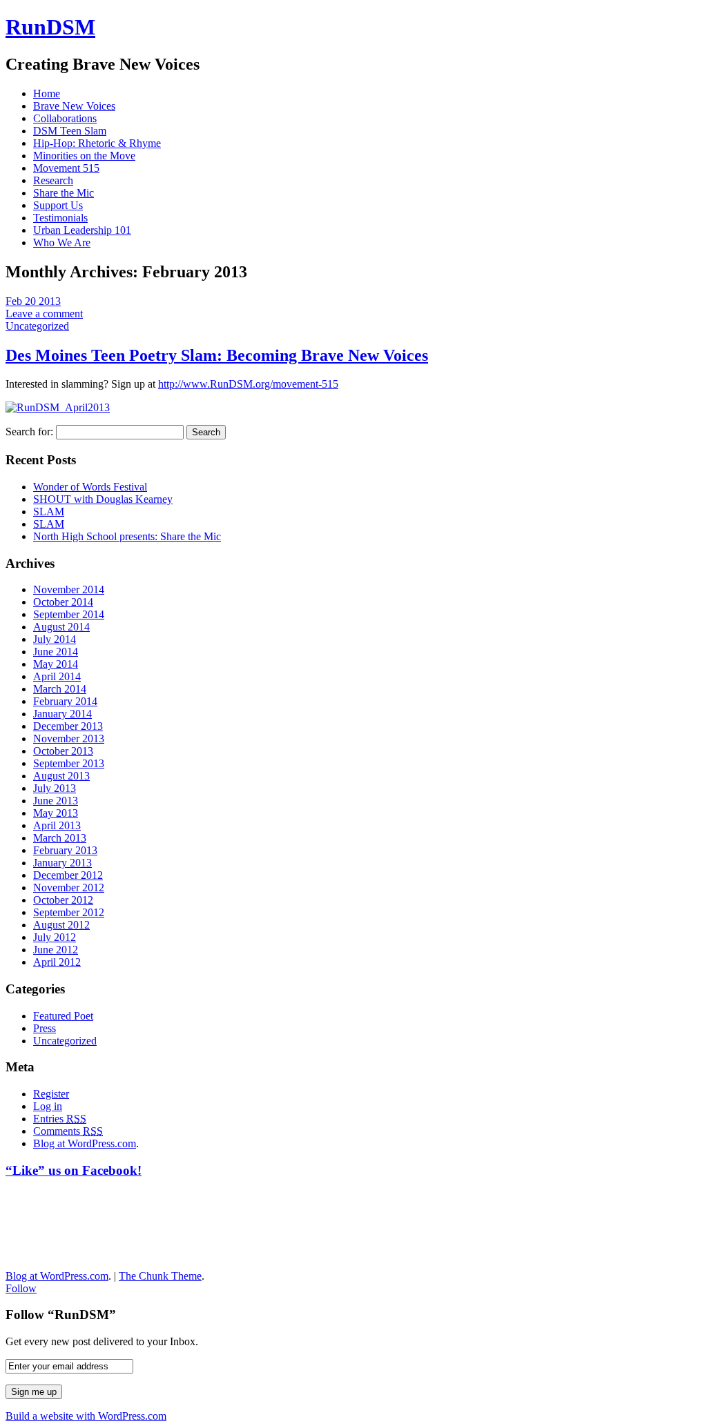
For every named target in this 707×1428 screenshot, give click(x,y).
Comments (68, 1131)
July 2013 (54, 788)
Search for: (29, 431)
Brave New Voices (74, 106)
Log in (47, 1106)
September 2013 (68, 763)
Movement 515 (66, 168)
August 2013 (61, 776)
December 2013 (68, 726)
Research (53, 180)
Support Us (58, 205)
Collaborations (65, 118)
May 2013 (55, 813)
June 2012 (55, 949)
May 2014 (55, 664)
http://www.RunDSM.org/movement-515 (248, 384)
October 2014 (63, 602)
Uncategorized (37, 326)
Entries (59, 1118)
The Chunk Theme (160, 1276)
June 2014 (55, 651)
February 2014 (65, 701)
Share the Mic (63, 193)
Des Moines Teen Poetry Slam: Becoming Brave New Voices (217, 355)
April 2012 (57, 962)
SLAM (48, 511)
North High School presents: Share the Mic (127, 536)
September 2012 (68, 912)
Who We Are (61, 242)
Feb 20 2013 (33, 301)
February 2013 (65, 850)
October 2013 (63, 751)
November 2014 (68, 589)
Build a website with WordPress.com (86, 1416)
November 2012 (68, 887)
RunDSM (50, 26)
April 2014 (57, 676)
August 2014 (61, 627)
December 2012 (68, 875)
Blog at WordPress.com (84, 1143)
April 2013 (57, 825)
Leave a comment (44, 313)
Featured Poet (63, 1016)
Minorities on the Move (84, 155)
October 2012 (63, 900)
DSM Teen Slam (69, 131)
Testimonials (60, 218)
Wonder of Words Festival (90, 487)
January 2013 (62, 863)
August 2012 (61, 925)
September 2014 (68, 614)
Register (51, 1094)
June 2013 (55, 800)
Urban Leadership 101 (82, 230)
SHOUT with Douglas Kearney (103, 499)
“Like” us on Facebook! (74, 1170)
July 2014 (54, 639)
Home (46, 93)
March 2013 (59, 838)
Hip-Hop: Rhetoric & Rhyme (97, 143)
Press (44, 1028)
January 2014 (62, 714)
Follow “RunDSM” (61, 1314)
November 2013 (68, 738)
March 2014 (59, 689)
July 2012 (54, 937)
